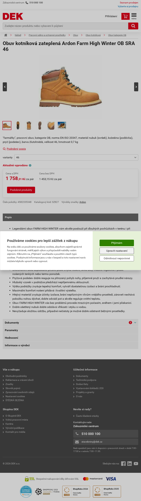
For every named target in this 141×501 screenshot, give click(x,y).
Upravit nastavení (116, 250)
